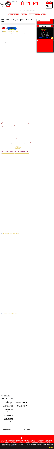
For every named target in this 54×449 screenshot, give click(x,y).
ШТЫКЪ (30, 3)
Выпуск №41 (48, 5)
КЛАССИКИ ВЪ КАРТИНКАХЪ (34, 14)
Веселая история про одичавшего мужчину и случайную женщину (22, 407)
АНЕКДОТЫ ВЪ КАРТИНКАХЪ (13, 14)
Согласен (51, 447)
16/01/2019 (5, 23)
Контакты (44, 14)
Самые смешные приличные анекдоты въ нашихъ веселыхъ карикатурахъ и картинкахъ (9, 408)
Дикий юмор (24, 14)
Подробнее (14, 445)
